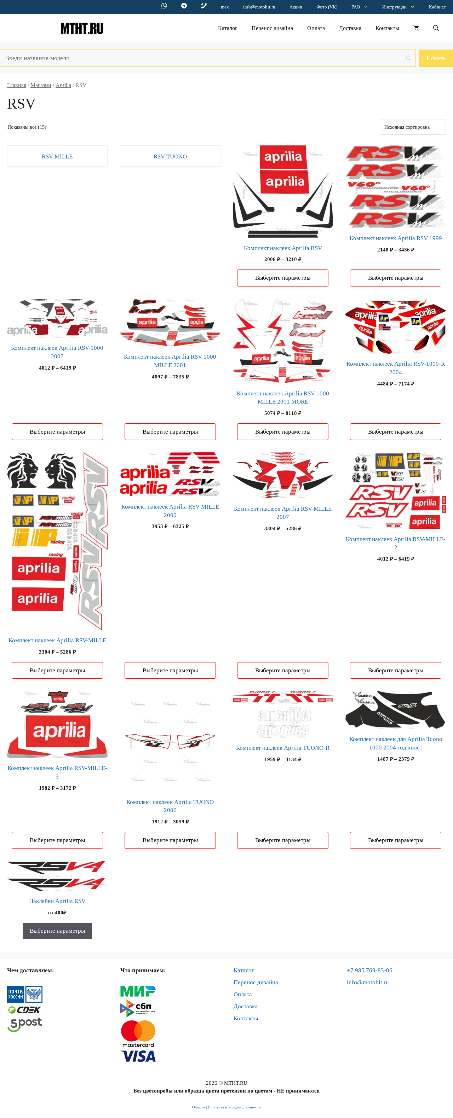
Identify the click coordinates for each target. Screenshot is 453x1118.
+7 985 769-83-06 (369, 970)
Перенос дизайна (272, 28)
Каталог (227, 28)
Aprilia (63, 85)
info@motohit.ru (259, 7)
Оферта (198, 1107)
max (225, 7)
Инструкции (394, 7)
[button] (436, 28)
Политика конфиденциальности (234, 1107)
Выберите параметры (282, 277)
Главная (16, 85)
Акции (295, 7)
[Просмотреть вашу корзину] (416, 28)
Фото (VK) (326, 7)
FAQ (355, 7)
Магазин (40, 85)
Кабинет (437, 7)
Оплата (316, 28)
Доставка (350, 28)
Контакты (387, 28)
